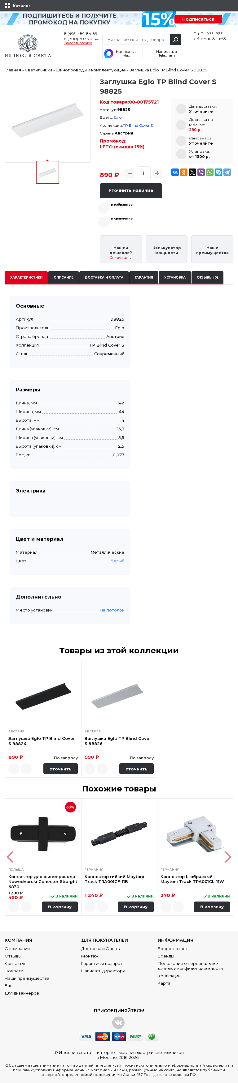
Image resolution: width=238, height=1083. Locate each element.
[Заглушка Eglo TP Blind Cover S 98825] (47, 119)
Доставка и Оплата (101, 948)
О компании (17, 948)
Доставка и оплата (104, 277)
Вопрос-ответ (173, 948)
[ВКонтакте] (175, 172)
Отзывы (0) (207, 277)
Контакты (15, 963)
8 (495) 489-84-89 (80, 33)
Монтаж (90, 955)
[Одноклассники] (183, 172)
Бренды (166, 955)
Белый (117, 560)
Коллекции (169, 975)
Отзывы (13, 955)
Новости (14, 970)
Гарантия (144, 277)
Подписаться (198, 19)
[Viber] (201, 172)
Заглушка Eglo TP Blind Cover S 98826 (118, 741)
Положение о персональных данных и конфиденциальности (190, 966)
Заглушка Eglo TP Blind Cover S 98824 (41, 741)
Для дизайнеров (22, 993)
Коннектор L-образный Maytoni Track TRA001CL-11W (192, 879)
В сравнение (122, 218)
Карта (164, 983)
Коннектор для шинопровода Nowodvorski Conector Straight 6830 (42, 881)
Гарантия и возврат (101, 963)
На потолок (111, 610)
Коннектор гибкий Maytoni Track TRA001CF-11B (114, 879)
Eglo (117, 117)
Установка (175, 277)
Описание (63, 277)
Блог (10, 985)
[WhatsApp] (210, 172)
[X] (192, 172)
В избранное (122, 204)
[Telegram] (227, 172)
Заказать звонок (78, 43)
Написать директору (103, 970)
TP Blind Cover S (138, 125)
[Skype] (218, 172)
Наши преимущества (27, 978)
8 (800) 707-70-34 (81, 38)
